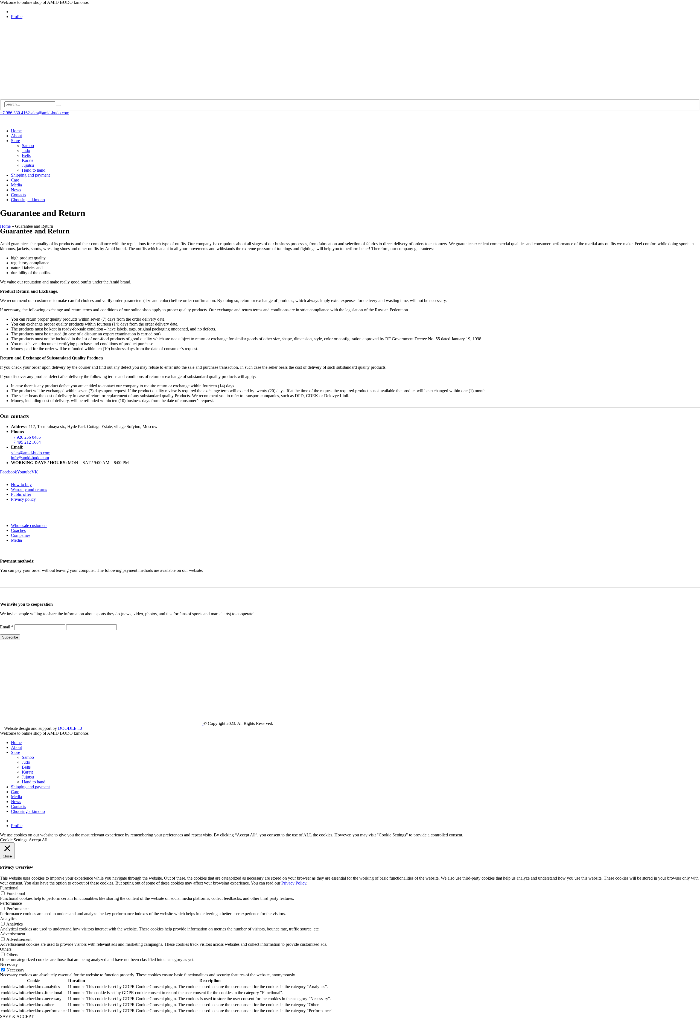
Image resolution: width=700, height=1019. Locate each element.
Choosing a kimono (28, 199)
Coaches (18, 530)
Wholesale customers (29, 525)
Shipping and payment (30, 175)
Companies (20, 535)
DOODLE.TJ (70, 728)
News (16, 190)
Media (16, 185)
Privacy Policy (293, 883)
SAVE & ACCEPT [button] (17, 1016)
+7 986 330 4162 (15, 112)
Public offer (21, 494)
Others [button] (5, 949)
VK (34, 472)
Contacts (18, 194)
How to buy (21, 484)
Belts (26, 155)
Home (16, 130)
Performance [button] (11, 903)
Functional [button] (9, 888)
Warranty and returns (29, 489)
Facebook (8, 472)
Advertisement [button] (12, 934)
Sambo (28, 145)
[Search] (58, 105)
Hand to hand (33, 170)
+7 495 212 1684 (26, 442)
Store (15, 140)
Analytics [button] (8, 918)
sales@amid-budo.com (49, 112)
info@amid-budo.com (30, 457)
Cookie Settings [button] (13, 840)
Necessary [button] (9, 964)
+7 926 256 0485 (26, 437)
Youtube (24, 472)
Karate (27, 160)
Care (15, 180)
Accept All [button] (38, 840)
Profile (16, 16)
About (16, 135)
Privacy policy (23, 499)
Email (6, 627)
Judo (26, 150)
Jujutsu (28, 165)
